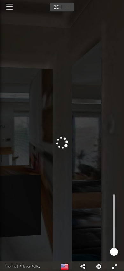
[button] (82, 266)
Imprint (10, 266)
